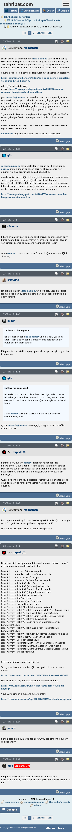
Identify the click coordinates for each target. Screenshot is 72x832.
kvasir (11, 320)
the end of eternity (59, 801)
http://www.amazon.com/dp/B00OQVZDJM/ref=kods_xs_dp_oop (36, 698)
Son (50, 32)
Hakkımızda (50, 828)
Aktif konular (31, 10)
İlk (25, 32)
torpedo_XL (19, 452)
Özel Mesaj (68, 41)
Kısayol (57, 41)
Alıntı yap (64, 141)
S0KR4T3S (13, 280)
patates (11, 728)
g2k (9, 155)
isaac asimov (12, 801)
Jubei (10, 765)
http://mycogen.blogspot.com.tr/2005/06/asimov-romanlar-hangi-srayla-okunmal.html (32, 90)
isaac (36, 58)
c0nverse (12, 226)
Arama (65, 10)
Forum (13, 10)
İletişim (61, 828)
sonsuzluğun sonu (15, 97)
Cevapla (12, 809)
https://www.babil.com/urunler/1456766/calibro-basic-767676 (34, 675)
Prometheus (30, 47)
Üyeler (50, 10)
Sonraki (41, 32)
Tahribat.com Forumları (17, 16)
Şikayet (62, 41)
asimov (43, 58)
